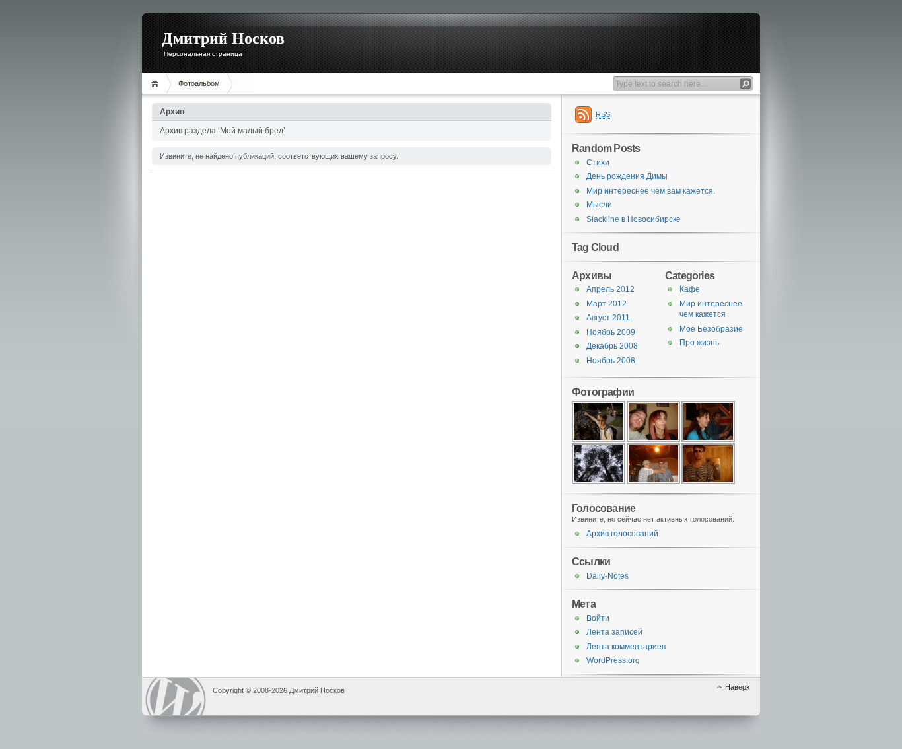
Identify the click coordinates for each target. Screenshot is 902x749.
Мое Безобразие (711, 329)
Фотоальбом (199, 83)
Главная (157, 83)
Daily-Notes (607, 576)
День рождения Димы (627, 176)
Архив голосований (622, 533)
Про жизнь (699, 342)
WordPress (175, 696)
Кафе (689, 289)
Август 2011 (608, 317)
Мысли (599, 204)
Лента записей (614, 632)
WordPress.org (613, 660)
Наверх (737, 687)
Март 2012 (606, 303)
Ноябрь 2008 (610, 360)
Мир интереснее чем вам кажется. (650, 191)
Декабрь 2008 (612, 346)
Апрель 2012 (610, 289)
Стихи (597, 162)
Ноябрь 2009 (610, 332)
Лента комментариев (626, 646)
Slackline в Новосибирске (633, 219)
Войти (597, 618)
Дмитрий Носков (223, 38)
